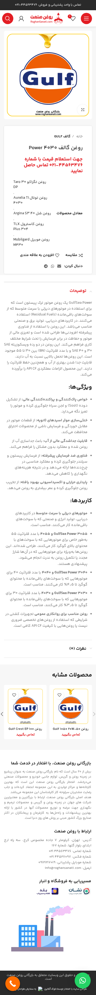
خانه (79, 136)
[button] (83, 981)
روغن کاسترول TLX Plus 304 (28, 226)
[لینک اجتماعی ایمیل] (59, 266)
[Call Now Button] (12, 983)
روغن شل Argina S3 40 (32, 213)
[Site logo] (46, 18)
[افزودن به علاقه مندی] (59, 695)
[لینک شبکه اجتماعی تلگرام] (45, 266)
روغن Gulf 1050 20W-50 (71, 729)
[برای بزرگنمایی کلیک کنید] (82, 109)
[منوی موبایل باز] (86, 18)
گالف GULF (62, 136)
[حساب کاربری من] (21, 18)
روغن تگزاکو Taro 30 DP (29, 184)
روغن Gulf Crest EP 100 (25, 729)
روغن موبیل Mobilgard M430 (31, 242)
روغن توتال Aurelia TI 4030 (30, 200)
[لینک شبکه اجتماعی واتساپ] (52, 266)
